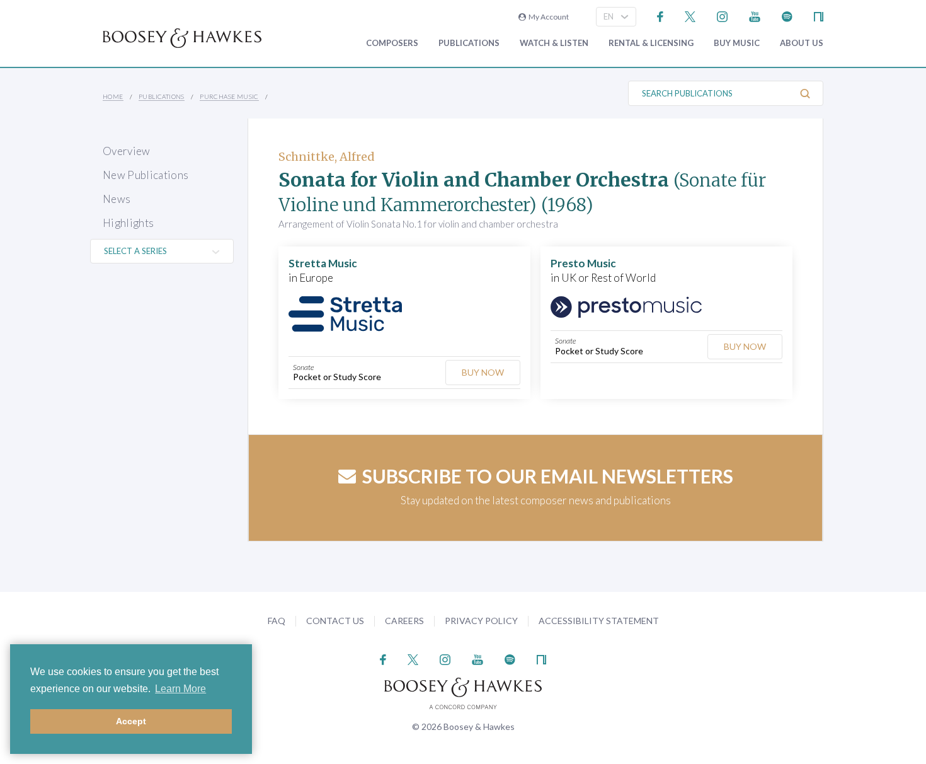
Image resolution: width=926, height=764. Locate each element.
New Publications (145, 175)
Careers (404, 620)
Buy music (737, 43)
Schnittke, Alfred (326, 156)
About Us (801, 43)
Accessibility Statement (599, 620)
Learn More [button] (180, 688)
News (116, 198)
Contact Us (335, 620)
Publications (469, 43)
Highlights (128, 222)
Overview (127, 151)
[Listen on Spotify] (787, 15)
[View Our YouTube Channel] (754, 15)
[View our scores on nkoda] (818, 15)
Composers (392, 43)
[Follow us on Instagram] (722, 15)
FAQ (276, 620)
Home (113, 96)
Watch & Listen (554, 43)
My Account (547, 16)
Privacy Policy (481, 620)
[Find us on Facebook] (660, 15)
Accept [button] (131, 721)
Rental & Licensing (651, 43)
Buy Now (483, 372)
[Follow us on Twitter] (690, 15)
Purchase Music (229, 96)
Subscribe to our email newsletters (547, 476)
